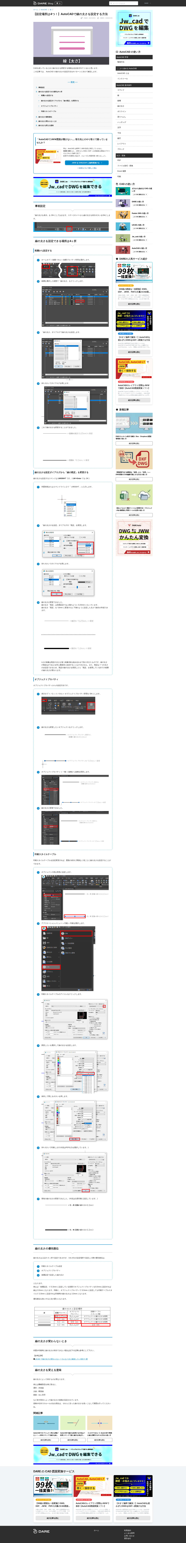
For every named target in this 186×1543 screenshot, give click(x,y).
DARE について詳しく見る (88, 168)
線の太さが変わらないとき (48, 121)
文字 (119, 127)
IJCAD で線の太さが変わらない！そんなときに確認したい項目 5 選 (61, 1359)
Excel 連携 (121, 171)
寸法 (119, 133)
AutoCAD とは (123, 73)
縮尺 (119, 138)
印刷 (119, 176)
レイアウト (121, 144)
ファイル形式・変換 (125, 166)
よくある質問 (129, 1533)
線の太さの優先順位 (45, 117)
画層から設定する (47, 95)
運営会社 (127, 1538)
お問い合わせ (129, 1536)
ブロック (120, 149)
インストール (122, 78)
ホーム (35, 9)
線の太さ (120, 106)
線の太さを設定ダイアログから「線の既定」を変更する (60, 101)
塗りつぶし (121, 117)
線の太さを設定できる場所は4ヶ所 (50, 91)
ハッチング (121, 122)
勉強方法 (120, 62)
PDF (119, 160)
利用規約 (127, 1530)
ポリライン (121, 111)
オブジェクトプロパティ (49, 106)
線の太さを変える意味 (46, 125)
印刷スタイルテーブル (48, 111)
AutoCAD (44, 9)
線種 (119, 100)
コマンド (120, 90)
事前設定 (42, 87)
